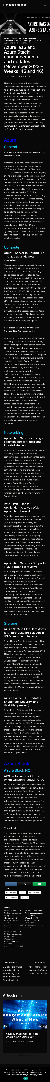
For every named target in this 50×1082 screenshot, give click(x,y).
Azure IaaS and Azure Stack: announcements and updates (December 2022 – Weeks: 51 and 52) (13, 936)
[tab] (20, 1055)
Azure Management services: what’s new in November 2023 (37, 968)
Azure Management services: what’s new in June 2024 (22, 1035)
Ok (26, 1078)
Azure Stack (9, 93)
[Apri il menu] (45, 5)
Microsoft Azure (24, 43)
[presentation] (25, 1015)
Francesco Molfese (13, 76)
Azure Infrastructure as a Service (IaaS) (22, 90)
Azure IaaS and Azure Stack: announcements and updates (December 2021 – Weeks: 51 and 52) (34, 915)
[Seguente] (43, 1027)
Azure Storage (22, 41)
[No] (47, 1074)
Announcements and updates (17, 38)
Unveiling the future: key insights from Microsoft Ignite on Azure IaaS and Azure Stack (24, 125)
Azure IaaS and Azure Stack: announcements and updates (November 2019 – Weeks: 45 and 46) (13, 915)
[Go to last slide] (7, 1027)
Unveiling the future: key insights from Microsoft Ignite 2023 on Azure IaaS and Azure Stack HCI (12, 971)
